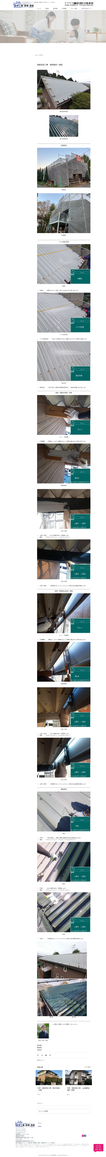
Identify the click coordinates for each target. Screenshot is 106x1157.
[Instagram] (83, 1136)
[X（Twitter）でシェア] (42, 1055)
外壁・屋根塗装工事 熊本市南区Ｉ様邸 (49, 1089)
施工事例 (39, 1045)
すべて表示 (87, 1067)
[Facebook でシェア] (38, 1055)
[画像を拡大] (62, 960)
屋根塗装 (39, 1047)
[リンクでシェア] (50, 1055)
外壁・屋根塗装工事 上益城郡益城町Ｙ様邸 (78, 1089)
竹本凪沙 (39, 1050)
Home (36, 55)
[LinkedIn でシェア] (46, 1055)
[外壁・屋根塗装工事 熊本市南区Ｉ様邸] (49, 1077)
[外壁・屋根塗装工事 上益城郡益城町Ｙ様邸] (78, 1077)
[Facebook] (85, 1136)
